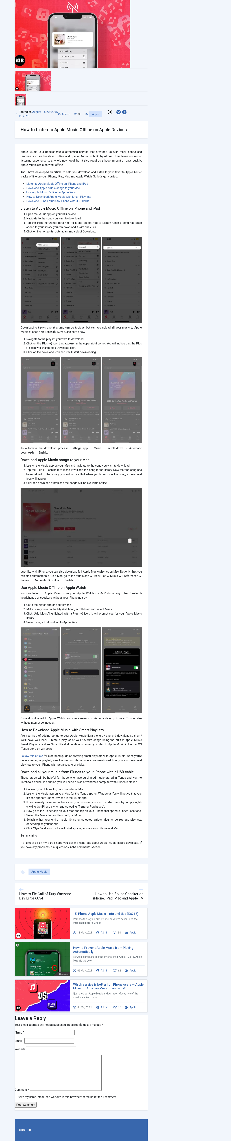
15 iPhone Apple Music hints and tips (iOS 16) (105, 914)
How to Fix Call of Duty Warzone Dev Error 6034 (45, 896)
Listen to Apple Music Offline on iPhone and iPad (57, 183)
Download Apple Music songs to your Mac (53, 188)
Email (19, 1041)
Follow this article (32, 756)
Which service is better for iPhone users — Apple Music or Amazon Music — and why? (108, 986)
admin (65, 114)
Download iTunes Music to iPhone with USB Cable (57, 201)
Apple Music (39, 871)
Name (19, 1032)
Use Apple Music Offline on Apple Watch (51, 192)
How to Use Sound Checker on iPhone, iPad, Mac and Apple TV (118, 896)
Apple (95, 114)
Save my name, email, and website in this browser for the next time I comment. (67, 1097)
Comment (22, 1089)
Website (20, 1049)
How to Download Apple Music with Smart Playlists (58, 196)
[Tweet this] (119, 112)
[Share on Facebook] (125, 112)
